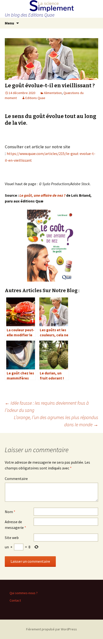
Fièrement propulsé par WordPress (51, 629)
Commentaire (16, 478)
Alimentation (53, 93)
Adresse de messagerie (15, 524)
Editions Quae (35, 98)
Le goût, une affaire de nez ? (42, 195)
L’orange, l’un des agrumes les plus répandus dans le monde (56, 420)
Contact (15, 600)
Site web (12, 537)
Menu (9, 23)
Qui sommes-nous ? (24, 593)
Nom (10, 511)
